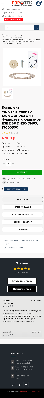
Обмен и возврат (23, 222)
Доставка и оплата (22, 214)
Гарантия (23, 229)
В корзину (22, 172)
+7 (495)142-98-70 (12, 9)
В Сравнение (13, 182)
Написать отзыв (22, 289)
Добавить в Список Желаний (21, 179)
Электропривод (13, 189)
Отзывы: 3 (14, 133)
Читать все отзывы (22, 281)
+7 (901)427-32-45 (14, 13)
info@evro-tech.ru (13, 16)
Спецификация (23, 207)
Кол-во (5, 159)
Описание (22, 199)
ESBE (24, 189)
